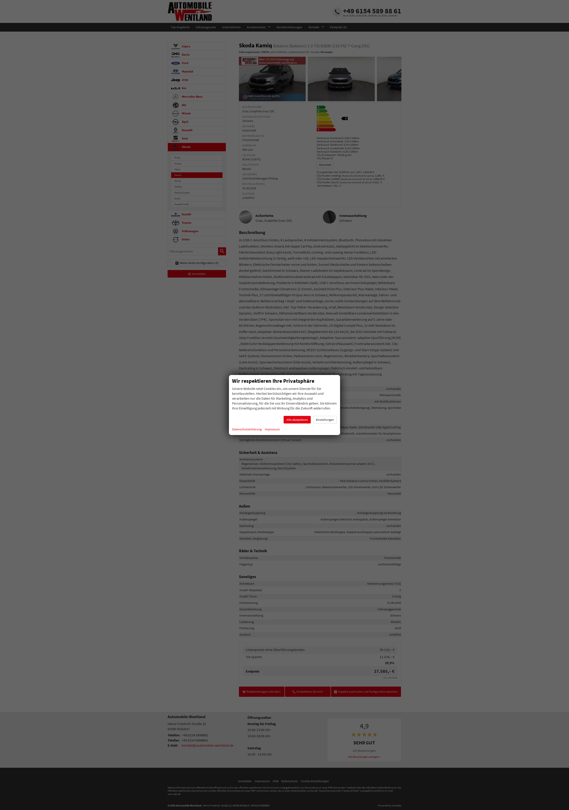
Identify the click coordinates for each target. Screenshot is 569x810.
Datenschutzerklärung (247, 429)
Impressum (272, 429)
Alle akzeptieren (297, 420)
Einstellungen (325, 420)
